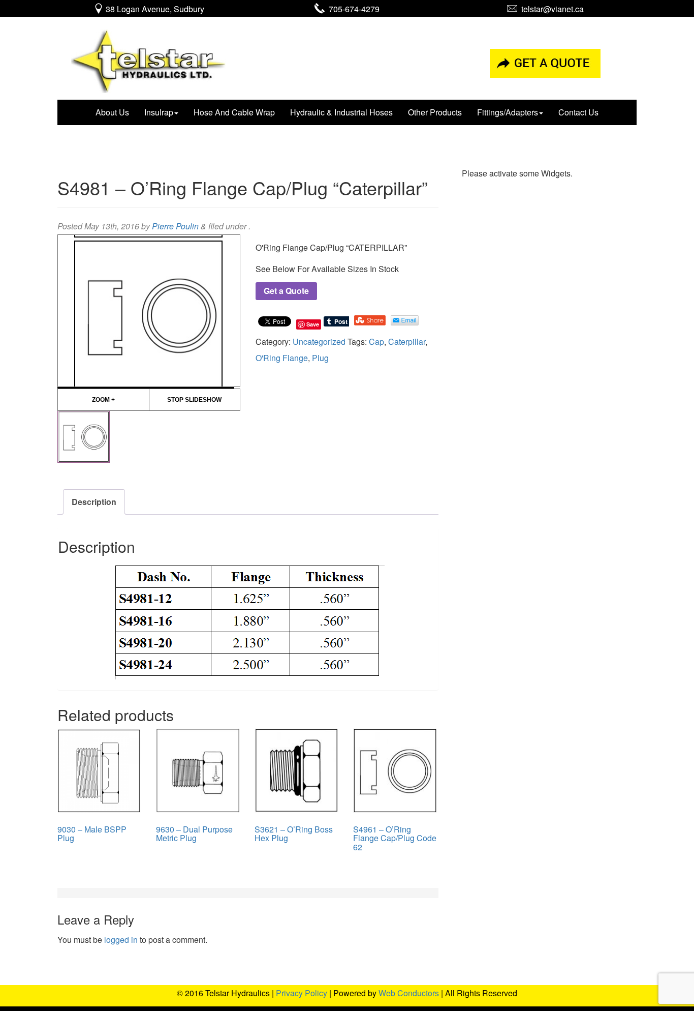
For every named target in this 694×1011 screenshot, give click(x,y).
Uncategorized (319, 341)
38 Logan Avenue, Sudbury (154, 9)
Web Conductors (408, 993)
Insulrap (158, 112)
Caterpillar (406, 341)
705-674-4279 (352, 9)
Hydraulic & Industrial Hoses (341, 112)
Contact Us (578, 112)
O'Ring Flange (282, 358)
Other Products (435, 112)
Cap (376, 341)
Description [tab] (94, 502)
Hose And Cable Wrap (234, 112)
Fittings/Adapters (507, 112)
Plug (320, 358)
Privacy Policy (301, 993)
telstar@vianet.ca (550, 9)
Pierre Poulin (175, 226)
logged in (121, 939)
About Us (112, 112)
